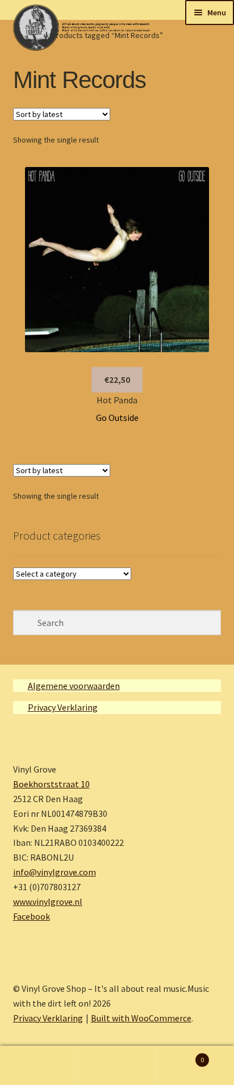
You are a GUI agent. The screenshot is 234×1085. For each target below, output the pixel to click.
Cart (180, 1056)
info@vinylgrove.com (54, 872)
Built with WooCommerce (141, 1018)
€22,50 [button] (117, 379)
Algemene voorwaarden (74, 685)
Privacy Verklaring (63, 707)
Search (117, 1065)
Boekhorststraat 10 (51, 784)
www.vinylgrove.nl (47, 901)
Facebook (31, 916)
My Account (39, 1065)
